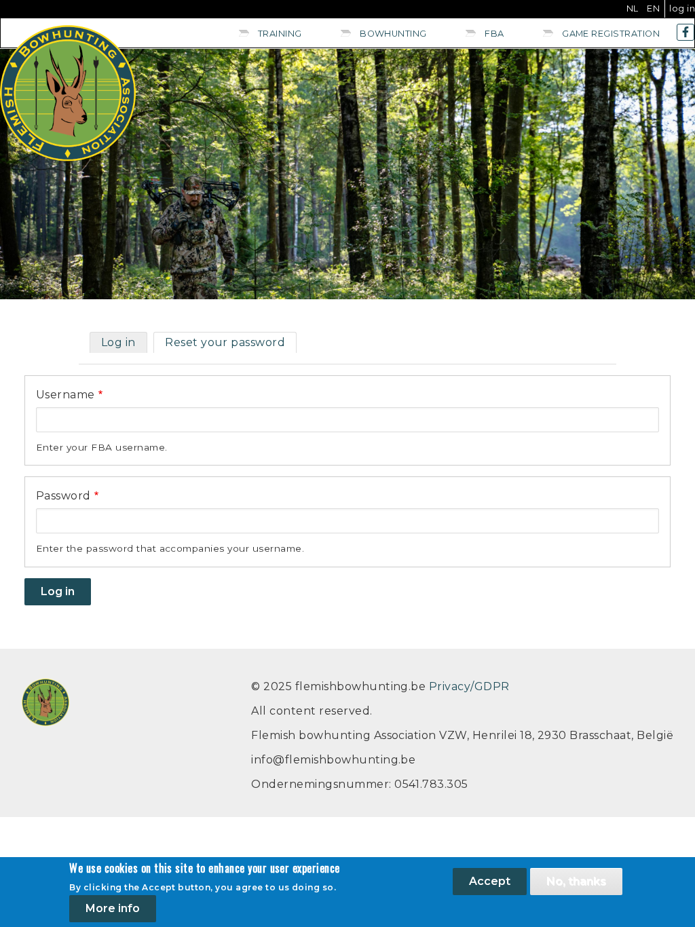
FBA (494, 34)
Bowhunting (393, 34)
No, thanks (576, 881)
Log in (682, 8)
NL (632, 8)
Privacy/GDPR (469, 686)
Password (63, 495)
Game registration (611, 34)
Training (280, 34)
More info (113, 908)
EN (653, 8)
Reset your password (225, 342)
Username (65, 394)
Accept (489, 881)
